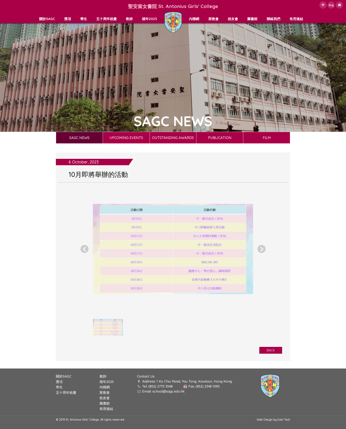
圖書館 (252, 19)
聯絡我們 (273, 19)
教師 (129, 19)
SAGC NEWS (79, 137)
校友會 (233, 19)
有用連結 (296, 19)
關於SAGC (47, 19)
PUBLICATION (219, 137)
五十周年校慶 (106, 19)
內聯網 (194, 19)
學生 (83, 19)
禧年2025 (149, 19)
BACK (271, 350)
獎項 (67, 19)
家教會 (213, 19)
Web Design (265, 419)
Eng (331, 5)
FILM (267, 137)
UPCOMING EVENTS (126, 137)
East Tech (284, 419)
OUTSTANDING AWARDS (173, 137)
